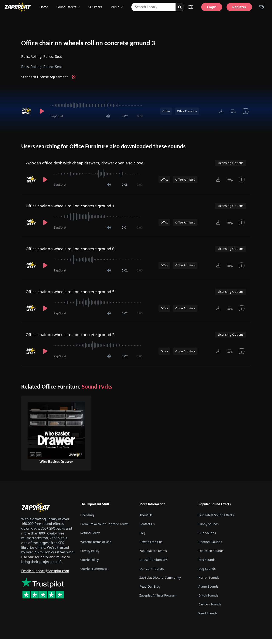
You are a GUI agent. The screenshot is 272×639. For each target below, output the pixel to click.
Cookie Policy (89, 560)
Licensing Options (231, 163)
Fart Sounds (206, 560)
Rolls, (25, 56)
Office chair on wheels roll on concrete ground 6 (70, 248)
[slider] (97, 105)
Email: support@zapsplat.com (45, 570)
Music (114, 7)
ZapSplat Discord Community (160, 577)
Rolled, (48, 56)
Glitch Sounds (208, 595)
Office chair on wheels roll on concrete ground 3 (88, 43)
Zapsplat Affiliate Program (158, 595)
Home (44, 7)
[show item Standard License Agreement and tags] (246, 111)
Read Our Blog (149, 586)
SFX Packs (95, 7)
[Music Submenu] (123, 7)
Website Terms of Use (95, 542)
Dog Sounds (207, 569)
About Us (145, 515)
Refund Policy (90, 533)
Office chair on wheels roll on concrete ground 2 (70, 334)
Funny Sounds (208, 524)
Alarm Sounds (208, 586)
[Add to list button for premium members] (233, 111)
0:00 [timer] (140, 116)
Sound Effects (66, 7)
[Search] (180, 7)
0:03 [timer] (125, 184)
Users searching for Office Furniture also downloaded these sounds (103, 147)
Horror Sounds (208, 577)
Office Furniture (187, 111)
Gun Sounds (207, 533)
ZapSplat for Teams (153, 551)
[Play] (41, 111)
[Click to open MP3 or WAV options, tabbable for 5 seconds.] (221, 111)
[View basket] (262, 7)
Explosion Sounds (211, 551)
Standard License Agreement (44, 77)
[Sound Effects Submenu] (80, 7)
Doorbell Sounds (210, 542)
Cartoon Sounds (209, 604)
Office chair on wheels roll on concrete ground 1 (70, 205)
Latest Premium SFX (153, 560)
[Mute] (108, 116)
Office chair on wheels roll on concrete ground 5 (70, 291)
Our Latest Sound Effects (216, 515)
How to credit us (151, 542)
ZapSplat (57, 116)
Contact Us (147, 524)
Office (166, 111)
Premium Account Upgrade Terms (104, 524)
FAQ (142, 533)
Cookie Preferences (94, 569)
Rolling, (36, 56)
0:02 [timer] (125, 116)
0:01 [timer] (125, 227)
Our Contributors (151, 569)
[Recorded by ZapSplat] (27, 111)
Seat (58, 56)
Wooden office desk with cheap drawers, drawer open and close (84, 162)
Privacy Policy (89, 551)
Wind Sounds (207, 613)
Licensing (87, 515)
